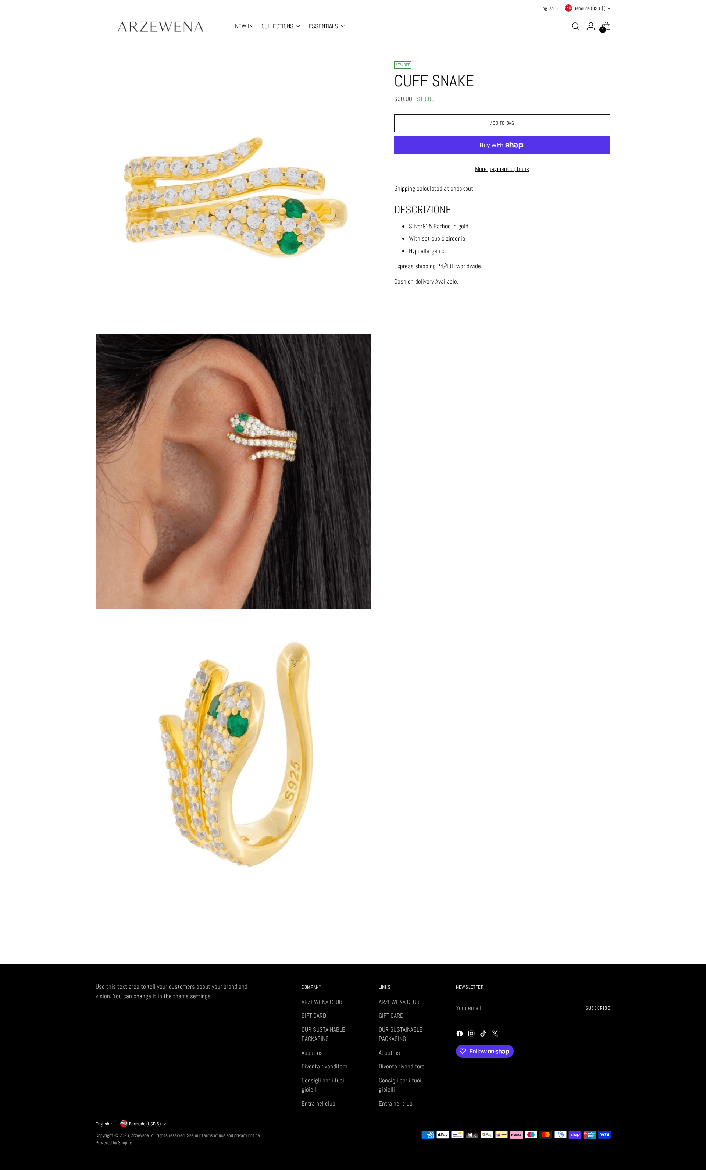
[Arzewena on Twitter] (495, 1035)
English (547, 8)
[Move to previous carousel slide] (587, 939)
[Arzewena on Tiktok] (483, 1035)
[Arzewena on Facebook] (460, 1035)
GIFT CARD (314, 1015)
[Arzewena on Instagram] (472, 1035)
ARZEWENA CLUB (322, 1002)
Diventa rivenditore (324, 1066)
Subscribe (597, 1008)
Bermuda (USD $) (589, 8)
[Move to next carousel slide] (604, 939)
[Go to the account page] (591, 26)
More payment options (502, 169)
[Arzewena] (160, 26)
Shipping (404, 188)
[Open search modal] (575, 26)
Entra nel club (318, 1103)
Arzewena (140, 1135)
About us (312, 1053)
